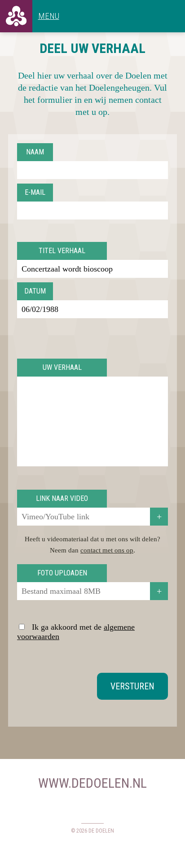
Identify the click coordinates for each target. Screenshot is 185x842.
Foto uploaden (62, 573)
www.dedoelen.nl (92, 783)
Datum (35, 291)
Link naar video (62, 498)
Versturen (132, 686)
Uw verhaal (62, 367)
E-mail (35, 192)
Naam (35, 152)
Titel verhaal (62, 250)
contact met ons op (106, 550)
